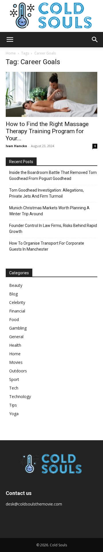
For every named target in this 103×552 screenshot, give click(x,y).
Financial (17, 311)
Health (15, 345)
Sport (14, 379)
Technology (20, 396)
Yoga (14, 413)
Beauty (15, 285)
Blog (13, 294)
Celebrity (17, 302)
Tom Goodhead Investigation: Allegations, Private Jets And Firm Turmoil (46, 193)
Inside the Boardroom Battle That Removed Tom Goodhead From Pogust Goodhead (53, 175)
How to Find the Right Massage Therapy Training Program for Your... (47, 131)
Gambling (18, 328)
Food (14, 319)
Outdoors (18, 371)
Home (11, 53)
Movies (16, 362)
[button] (10, 39)
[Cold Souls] (51, 16)
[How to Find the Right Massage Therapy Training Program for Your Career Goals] (51, 94)
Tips (13, 405)
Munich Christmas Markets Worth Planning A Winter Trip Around (49, 211)
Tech (13, 388)
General (16, 336)
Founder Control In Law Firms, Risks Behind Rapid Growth (53, 228)
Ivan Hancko (16, 146)
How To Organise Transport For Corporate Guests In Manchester (46, 246)
